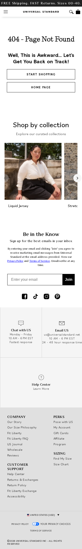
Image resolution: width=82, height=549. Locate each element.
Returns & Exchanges (22, 480)
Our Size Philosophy (22, 427)
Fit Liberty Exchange (21, 491)
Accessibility (16, 496)
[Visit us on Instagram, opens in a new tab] (46, 297)
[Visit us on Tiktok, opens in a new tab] (35, 297)
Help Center (16, 474)
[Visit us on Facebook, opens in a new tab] (24, 297)
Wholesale (14, 450)
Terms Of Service (41, 530)
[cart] (78, 12)
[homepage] (41, 12)
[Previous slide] (4, 178)
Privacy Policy (15, 261)
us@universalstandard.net (62, 334)
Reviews (13, 455)
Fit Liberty (14, 433)
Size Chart (61, 464)
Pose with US (63, 422)
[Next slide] (77, 178)
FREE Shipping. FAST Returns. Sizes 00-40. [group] (41, 3)
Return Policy (16, 485)
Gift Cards (61, 433)
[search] (71, 12)
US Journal (15, 444)
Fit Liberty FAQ (17, 438)
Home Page (41, 87)
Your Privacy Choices (56, 524)
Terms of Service (39, 261)
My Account (62, 427)
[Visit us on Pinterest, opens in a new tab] (57, 297)
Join (68, 279)
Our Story (14, 422)
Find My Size (63, 458)
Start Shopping (41, 74)
